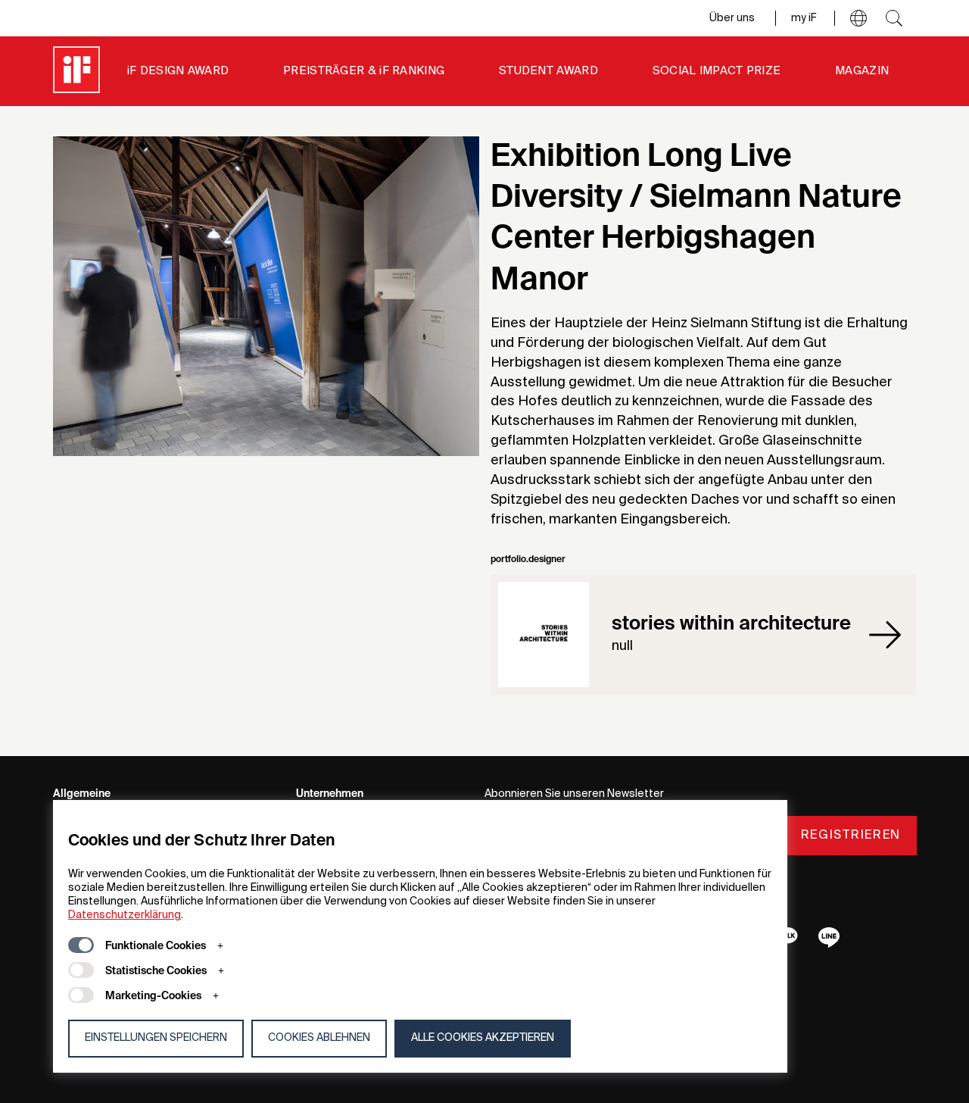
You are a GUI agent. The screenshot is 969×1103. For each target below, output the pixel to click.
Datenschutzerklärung (124, 915)
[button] (858, 18)
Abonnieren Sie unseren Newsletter (574, 794)
